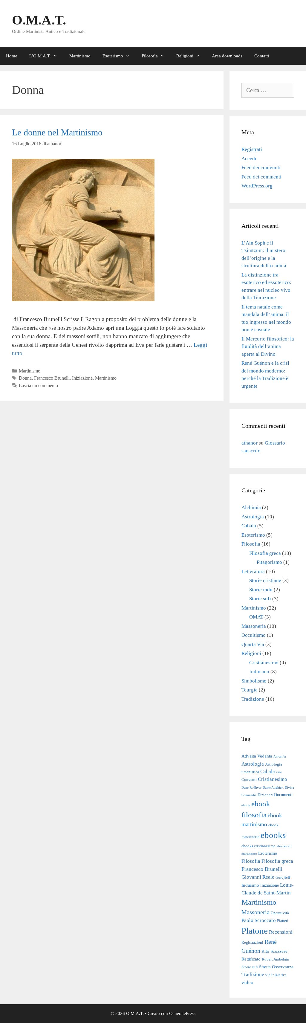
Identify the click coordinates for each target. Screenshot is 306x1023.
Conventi (249, 780)
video (247, 982)
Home (11, 56)
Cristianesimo (264, 662)
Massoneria (253, 626)
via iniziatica (276, 975)
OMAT (256, 617)
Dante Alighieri (273, 787)
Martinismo (80, 56)
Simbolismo (254, 681)
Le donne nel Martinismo (57, 132)
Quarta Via (252, 644)
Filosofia (150, 56)
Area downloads (227, 56)
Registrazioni (252, 942)
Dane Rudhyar (251, 787)
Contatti (261, 56)
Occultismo (253, 635)
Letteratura (253, 571)
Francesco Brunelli (52, 378)
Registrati (251, 149)
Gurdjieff (283, 877)
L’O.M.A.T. (40, 56)
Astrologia (252, 517)
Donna (25, 378)
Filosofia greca (265, 553)
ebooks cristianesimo (258, 846)
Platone (254, 930)
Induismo (259, 671)
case (279, 772)
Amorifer (279, 756)
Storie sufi (260, 598)
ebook (245, 805)
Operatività (280, 913)
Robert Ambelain (275, 959)
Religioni (184, 56)
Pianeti (282, 921)
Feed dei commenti (261, 177)
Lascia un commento (38, 385)
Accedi (248, 158)
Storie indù (261, 590)
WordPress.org (257, 186)
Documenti (283, 794)
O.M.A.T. (39, 20)
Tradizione (252, 699)
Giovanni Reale (257, 877)
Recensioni (281, 932)
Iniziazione (82, 378)
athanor (249, 443)
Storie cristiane (265, 580)
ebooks (273, 835)
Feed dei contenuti (261, 167)
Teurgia (249, 690)
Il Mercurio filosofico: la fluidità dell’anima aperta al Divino (267, 346)
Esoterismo (112, 56)
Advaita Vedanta (256, 755)
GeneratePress (182, 1013)
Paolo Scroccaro (258, 920)
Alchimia (251, 507)
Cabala (248, 526)
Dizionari (265, 795)
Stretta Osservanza (276, 966)
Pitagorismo (269, 562)
